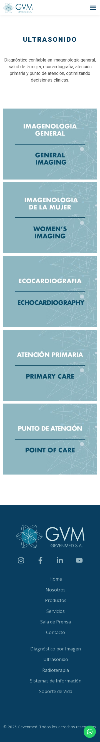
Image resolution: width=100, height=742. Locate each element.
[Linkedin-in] (60, 560)
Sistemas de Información (55, 681)
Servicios (55, 611)
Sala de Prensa (55, 622)
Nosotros (56, 590)
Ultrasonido (55, 659)
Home (55, 579)
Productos (55, 600)
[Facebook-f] (40, 560)
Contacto (55, 632)
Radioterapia (55, 670)
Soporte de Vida (55, 691)
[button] (93, 7)
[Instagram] (21, 560)
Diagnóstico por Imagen (55, 649)
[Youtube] (79, 560)
